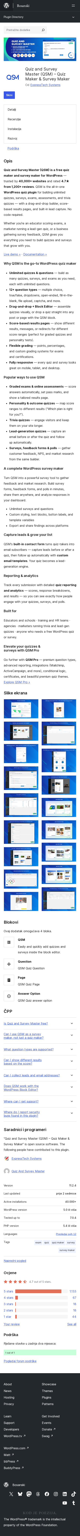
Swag (47, 1436)
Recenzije (14, 119)
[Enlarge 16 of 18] (71, 847)
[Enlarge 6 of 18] (33, 825)
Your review (12, 1324)
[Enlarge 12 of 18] (71, 753)
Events (46, 1423)
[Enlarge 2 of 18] (33, 726)
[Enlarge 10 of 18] (71, 704)
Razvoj (12, 138)
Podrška (13, 148)
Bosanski (18, 1485)
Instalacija (14, 129)
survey (71, 1242)
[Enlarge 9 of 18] (33, 897)
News (8, 1391)
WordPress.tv (15, 1436)
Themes (47, 1391)
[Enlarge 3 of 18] (33, 749)
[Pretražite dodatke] (43, 30)
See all (71, 1324)
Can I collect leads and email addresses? (32, 1075)
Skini (9, 95)
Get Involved (51, 1416)
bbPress (11, 1461)
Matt (9, 1455)
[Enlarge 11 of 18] (71, 726)
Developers (11, 1429)
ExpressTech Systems (45, 85)
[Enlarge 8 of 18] (33, 874)
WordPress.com (16, 1448)
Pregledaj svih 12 (66, 1234)
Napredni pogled (15, 1261)
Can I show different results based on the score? (23, 1061)
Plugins (46, 1397)
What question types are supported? (29, 1049)
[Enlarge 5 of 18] (33, 798)
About (8, 1384)
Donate (49, 1429)
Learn (7, 1416)
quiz (46, 1242)
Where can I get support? (21, 1101)
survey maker (67, 1250)
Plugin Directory (13, 16)
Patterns (48, 1404)
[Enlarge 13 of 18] (71, 780)
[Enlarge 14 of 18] (71, 803)
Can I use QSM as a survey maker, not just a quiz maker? (24, 1035)
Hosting (9, 1397)
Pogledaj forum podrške (20, 1361)
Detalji (12, 109)
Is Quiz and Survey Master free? (26, 1023)
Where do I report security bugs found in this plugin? (22, 1113)
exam (38, 1242)
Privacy (9, 1404)
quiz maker (58, 1242)
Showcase (49, 1384)
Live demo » (12, 254)
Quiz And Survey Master (28, 1171)
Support (9, 1423)
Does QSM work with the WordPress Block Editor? (21, 1087)
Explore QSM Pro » (17, 682)
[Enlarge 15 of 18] (71, 825)
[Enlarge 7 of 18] (33, 852)
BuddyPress (14, 1468)
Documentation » (35, 254)
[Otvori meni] (74, 5)
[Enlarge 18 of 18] (71, 892)
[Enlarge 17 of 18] (71, 870)
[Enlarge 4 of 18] (33, 771)
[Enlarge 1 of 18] (33, 704)
